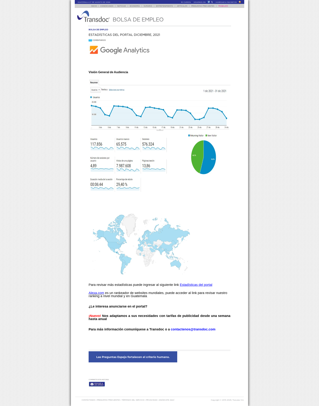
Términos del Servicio (133, 400)
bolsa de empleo (98, 30)
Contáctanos (89, 400)
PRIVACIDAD (152, 400)
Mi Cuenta (186, 2)
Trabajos (223, 6)
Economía (135, 6)
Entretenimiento (164, 6)
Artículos (182, 6)
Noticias (121, 6)
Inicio (94, 6)
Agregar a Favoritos (226, 2)
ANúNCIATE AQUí (166, 400)
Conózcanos (106, 6)
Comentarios (97, 40)
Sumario (148, 6)
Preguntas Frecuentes (202, 6)
